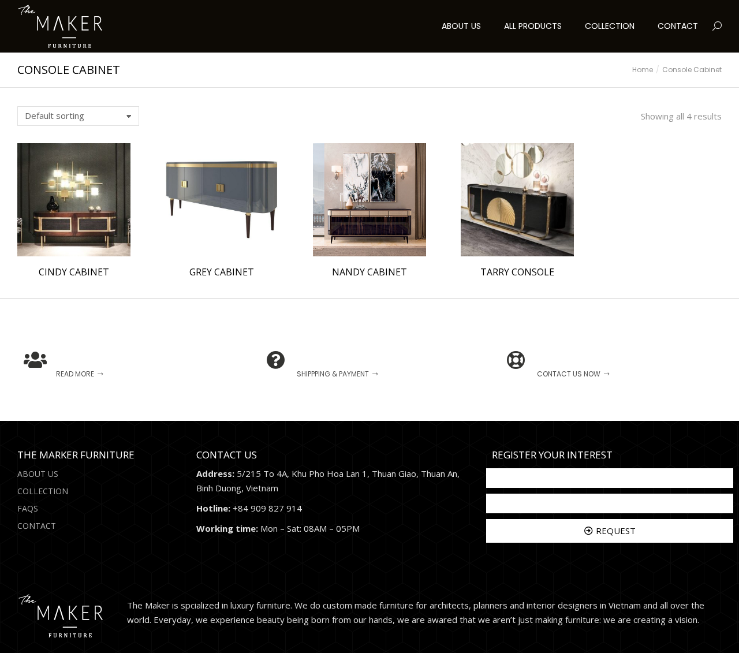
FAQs (27, 508)
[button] (171, 9)
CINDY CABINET (74, 272)
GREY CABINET (221, 272)
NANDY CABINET (369, 272)
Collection (42, 491)
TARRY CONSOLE (517, 272)
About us (37, 473)
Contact (36, 525)
